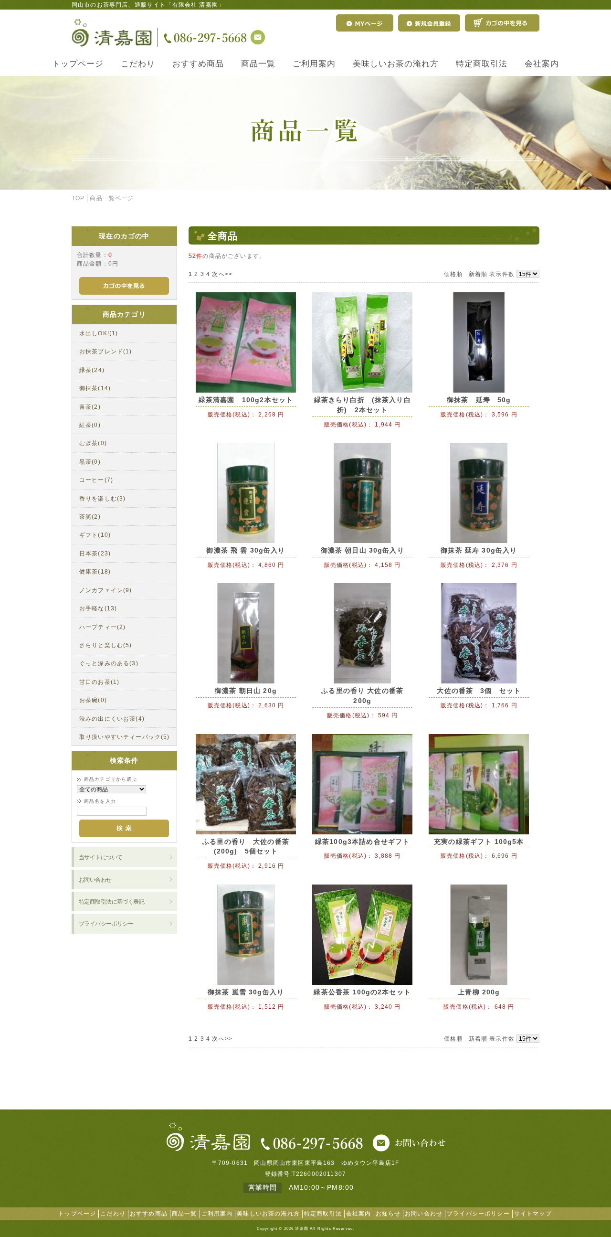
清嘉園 (301, 1228)
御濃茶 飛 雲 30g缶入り (245, 550)
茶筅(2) (90, 516)
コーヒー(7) (96, 480)
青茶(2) (90, 407)
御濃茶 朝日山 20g (246, 690)
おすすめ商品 (198, 63)
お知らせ (388, 1213)
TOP (78, 198)
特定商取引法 (481, 63)
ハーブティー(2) (102, 627)
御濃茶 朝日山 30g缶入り (362, 550)
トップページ (78, 63)
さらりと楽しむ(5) (105, 645)
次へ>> (222, 274)
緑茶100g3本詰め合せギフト (362, 841)
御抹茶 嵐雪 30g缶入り (246, 992)
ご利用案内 (314, 63)
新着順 (478, 274)
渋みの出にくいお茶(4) (112, 718)
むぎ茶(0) (93, 443)
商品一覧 (258, 63)
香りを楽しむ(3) (102, 498)
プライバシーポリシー (106, 923)
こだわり (138, 63)
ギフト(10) (95, 535)
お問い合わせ (95, 879)
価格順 (453, 274)
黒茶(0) (90, 462)
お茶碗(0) (93, 700)
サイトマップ (533, 1213)
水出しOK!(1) (98, 333)
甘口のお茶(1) (99, 682)
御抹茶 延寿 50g (479, 400)
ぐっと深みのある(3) (108, 663)
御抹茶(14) (95, 388)
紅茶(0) (90, 425)
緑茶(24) (92, 370)
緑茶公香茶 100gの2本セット (362, 992)
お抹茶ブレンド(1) (105, 351)
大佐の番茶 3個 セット (479, 690)
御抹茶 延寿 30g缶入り (479, 550)
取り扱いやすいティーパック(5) (124, 737)
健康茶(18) (95, 571)
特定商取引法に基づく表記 (111, 901)
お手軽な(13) (98, 608)
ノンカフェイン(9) (105, 590)
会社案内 (542, 63)
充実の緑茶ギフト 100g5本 (479, 841)
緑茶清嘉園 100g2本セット (246, 400)
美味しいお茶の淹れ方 (396, 63)
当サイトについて (100, 857)
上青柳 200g (479, 992)
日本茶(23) (95, 553)
